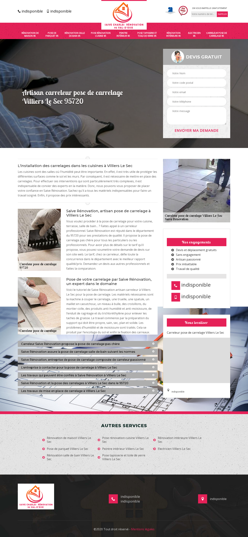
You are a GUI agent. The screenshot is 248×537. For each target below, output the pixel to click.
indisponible (32, 11)
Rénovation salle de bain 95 (75, 34)
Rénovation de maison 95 (30, 34)
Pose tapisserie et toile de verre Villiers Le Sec (123, 457)
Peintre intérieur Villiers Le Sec (123, 449)
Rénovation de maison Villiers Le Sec (69, 440)
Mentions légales (143, 529)
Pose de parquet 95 (52, 34)
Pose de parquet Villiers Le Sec (67, 449)
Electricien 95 (194, 34)
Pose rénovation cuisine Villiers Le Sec (125, 440)
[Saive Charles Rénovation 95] (124, 15)
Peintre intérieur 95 (123, 34)
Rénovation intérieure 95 (173, 34)
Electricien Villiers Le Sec (174, 449)
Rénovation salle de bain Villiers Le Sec (70, 457)
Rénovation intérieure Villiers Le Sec (180, 440)
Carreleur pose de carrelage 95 (216, 34)
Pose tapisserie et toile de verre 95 (147, 34)
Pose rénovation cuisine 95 (101, 34)
